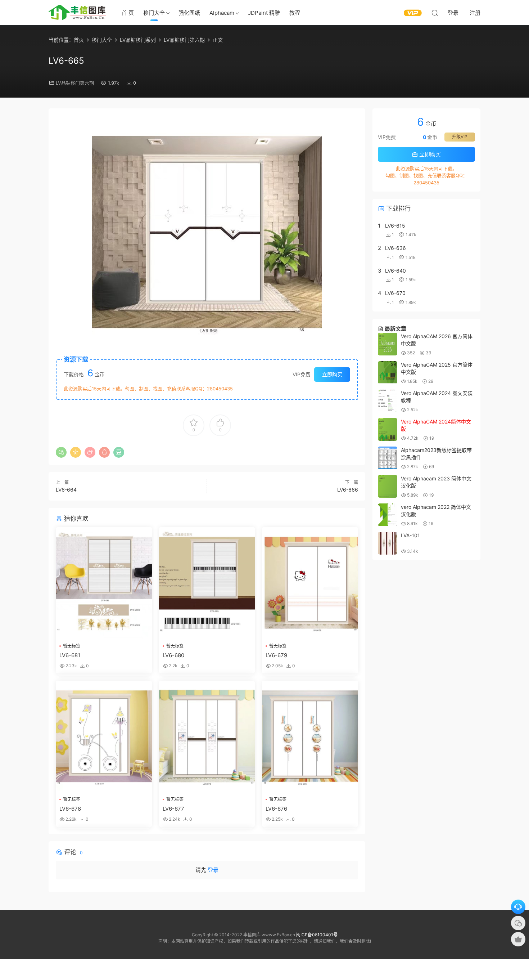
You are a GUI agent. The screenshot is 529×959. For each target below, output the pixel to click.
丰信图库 (77, 12)
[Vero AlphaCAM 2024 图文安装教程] (387, 401)
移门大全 (154, 12)
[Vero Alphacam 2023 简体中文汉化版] (387, 486)
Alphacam (221, 12)
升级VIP (459, 136)
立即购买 (332, 374)
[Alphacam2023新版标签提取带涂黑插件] (387, 458)
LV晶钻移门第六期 (75, 83)
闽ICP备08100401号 (317, 934)
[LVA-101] (387, 543)
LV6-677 (173, 808)
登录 (213, 869)
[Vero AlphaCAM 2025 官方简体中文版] (387, 372)
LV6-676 (276, 808)
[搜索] (434, 12)
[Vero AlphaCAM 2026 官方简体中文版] (387, 344)
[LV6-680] (207, 582)
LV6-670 (395, 293)
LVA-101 (410, 535)
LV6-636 (395, 248)
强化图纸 (189, 12)
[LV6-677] (207, 736)
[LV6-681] (104, 582)
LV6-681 (69, 655)
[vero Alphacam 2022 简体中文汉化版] (387, 514)
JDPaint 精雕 (264, 12)
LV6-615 (395, 226)
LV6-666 (347, 490)
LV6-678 (70, 808)
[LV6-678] (104, 736)
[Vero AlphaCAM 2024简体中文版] (387, 429)
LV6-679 (276, 655)
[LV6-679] (310, 582)
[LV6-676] (310, 736)
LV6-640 (395, 271)
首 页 (128, 12)
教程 (294, 12)
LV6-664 (66, 490)
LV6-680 (173, 655)
